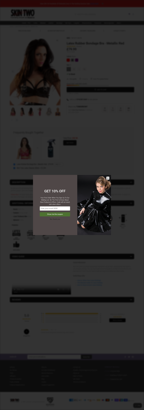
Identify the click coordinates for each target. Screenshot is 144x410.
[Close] (107, 178)
